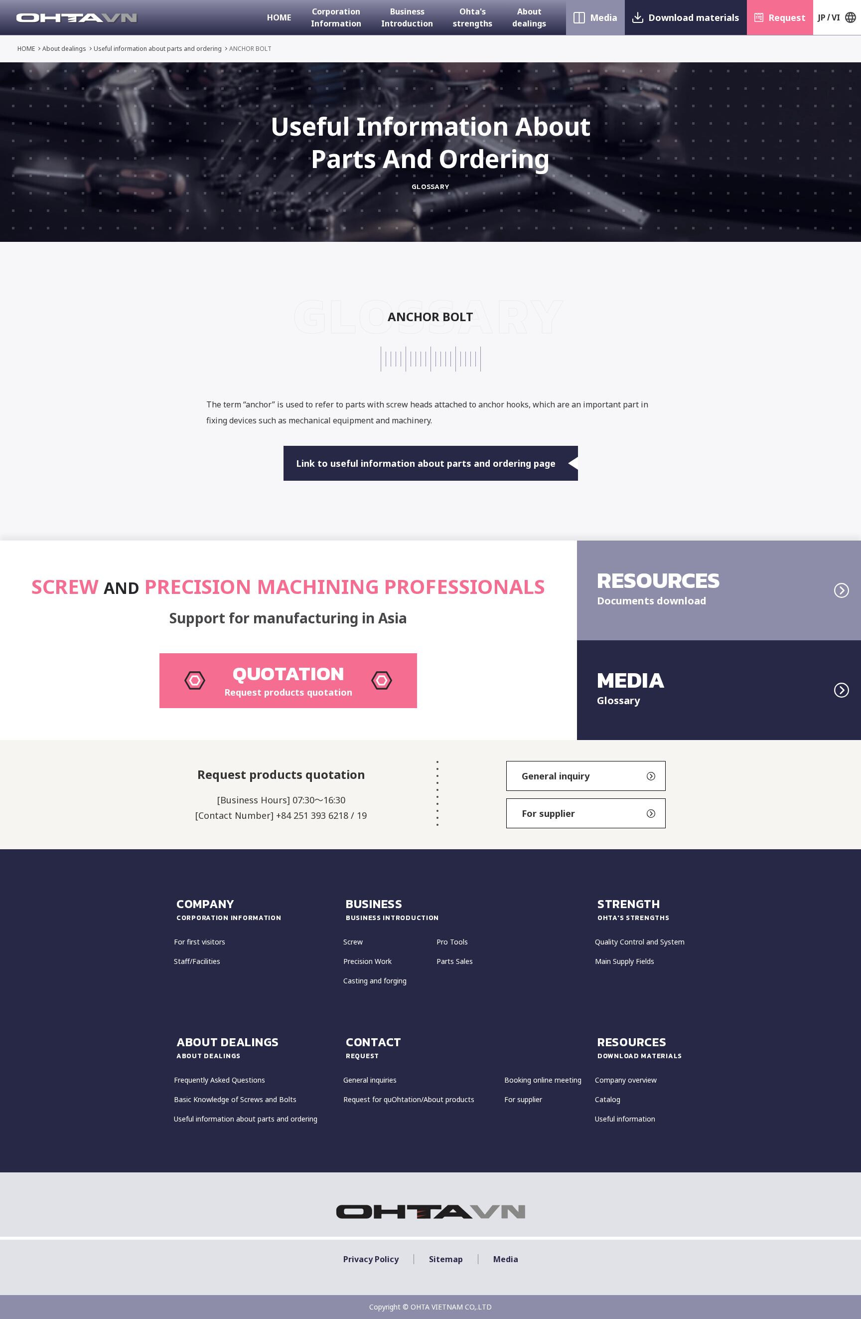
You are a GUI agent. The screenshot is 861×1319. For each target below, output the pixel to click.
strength (633, 909)
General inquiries (370, 1080)
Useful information (625, 1119)
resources (639, 1047)
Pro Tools (452, 941)
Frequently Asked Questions (219, 1080)
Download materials (693, 17)
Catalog (607, 1099)
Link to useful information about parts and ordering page (426, 463)
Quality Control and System (640, 941)
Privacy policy (371, 1259)
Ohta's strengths (472, 17)
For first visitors (199, 941)
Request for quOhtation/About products (408, 1099)
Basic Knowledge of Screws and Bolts (235, 1099)
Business (392, 909)
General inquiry (555, 776)
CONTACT (374, 1047)
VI (836, 17)
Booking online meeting (542, 1080)
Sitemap (446, 1259)
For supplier (548, 813)
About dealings (529, 17)
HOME (279, 17)
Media (603, 17)
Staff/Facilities (197, 961)
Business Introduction (407, 17)
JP (822, 17)
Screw (353, 941)
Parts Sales (454, 961)
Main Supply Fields (624, 961)
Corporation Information (336, 17)
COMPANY (229, 909)
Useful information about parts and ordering (158, 48)
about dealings (227, 1047)
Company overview (626, 1080)
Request (787, 17)
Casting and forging (375, 980)
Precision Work (367, 961)
